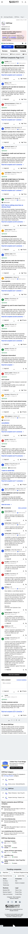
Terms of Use (18, 890)
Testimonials (6, 885)
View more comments (14, 674)
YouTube (16, 902)
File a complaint (20, 46)
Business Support (7, 892)
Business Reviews (14, 898)
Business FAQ (6, 890)
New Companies (17, 897)
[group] (4, 54)
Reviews (4, 51)
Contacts (23, 51)
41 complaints (12, 37)
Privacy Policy (18, 892)
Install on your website (16, 767)
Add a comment (22, 508)
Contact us (5, 883)
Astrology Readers (9, 775)
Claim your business (7, 894)
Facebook (8, 902)
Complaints (13, 51)
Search (22, 2)
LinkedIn (20, 902)
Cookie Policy (18, 894)
